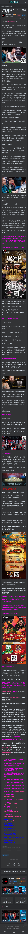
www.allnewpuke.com (10, 834)
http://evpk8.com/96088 (8, 739)
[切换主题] (25, 924)
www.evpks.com (19, 779)
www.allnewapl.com (18, 838)
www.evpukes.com (17, 807)
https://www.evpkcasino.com (12, 816)
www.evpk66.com (19, 791)
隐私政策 (17, 926)
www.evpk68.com (19, 799)
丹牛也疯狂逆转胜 (15, 697)
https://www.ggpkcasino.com (12, 821)
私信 (24, 15)
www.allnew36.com (9, 825)
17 (11, 881)
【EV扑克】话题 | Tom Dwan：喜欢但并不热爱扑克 (14, 11)
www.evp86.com (11, 21)
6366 (15, 881)
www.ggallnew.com (9, 842)
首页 (3, 6)
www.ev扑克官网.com (18, 785)
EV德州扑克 (8, 15)
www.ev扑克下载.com (18, 788)
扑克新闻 (7, 6)
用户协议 (23, 926)
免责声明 (11, 926)
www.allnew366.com (10, 830)
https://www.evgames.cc (11, 811)
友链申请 (6, 926)
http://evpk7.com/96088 (10, 804)
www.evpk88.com (9, 796)
